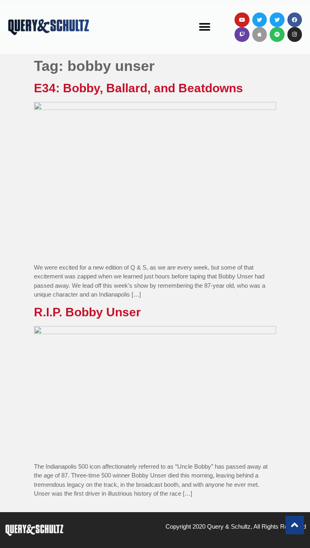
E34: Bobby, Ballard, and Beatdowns (138, 88)
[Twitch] (242, 34)
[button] (205, 27)
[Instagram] (294, 34)
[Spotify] (277, 34)
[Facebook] (294, 19)
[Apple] (259, 34)
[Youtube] (242, 19)
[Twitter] (259, 19)
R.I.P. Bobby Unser (87, 312)
